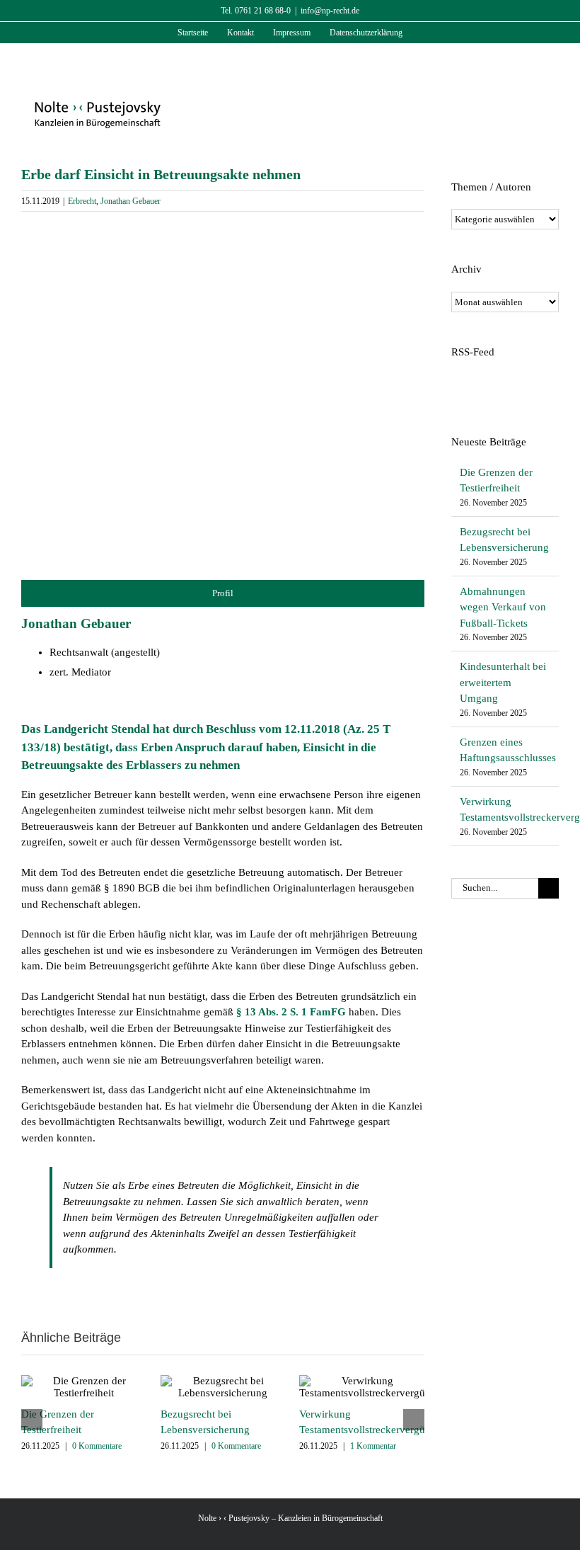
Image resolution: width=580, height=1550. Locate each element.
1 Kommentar (373, 1446)
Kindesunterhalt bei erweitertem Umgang (503, 682)
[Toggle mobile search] (527, 65)
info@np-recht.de (330, 11)
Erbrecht (82, 201)
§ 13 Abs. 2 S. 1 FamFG (291, 1012)
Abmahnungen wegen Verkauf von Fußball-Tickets (503, 607)
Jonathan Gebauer (130, 201)
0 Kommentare (97, 1446)
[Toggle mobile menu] (553, 65)
